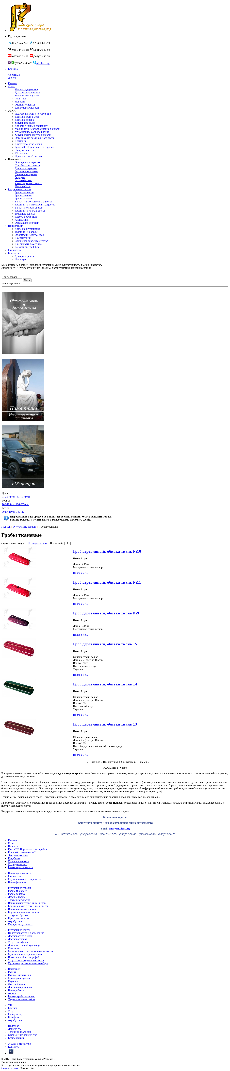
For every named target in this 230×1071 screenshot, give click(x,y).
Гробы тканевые (17, 890)
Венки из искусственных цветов (27, 903)
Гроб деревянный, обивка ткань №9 (106, 613)
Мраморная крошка (19, 978)
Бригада (12, 1008)
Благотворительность (20, 867)
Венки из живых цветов (22, 909)
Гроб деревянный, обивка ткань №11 (107, 582)
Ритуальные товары (24, 526)
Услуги (12, 1011)
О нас (11, 843)
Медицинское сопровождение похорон (30, 951)
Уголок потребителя (19, 1043)
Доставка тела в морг (20, 936)
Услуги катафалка (18, 942)
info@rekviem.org (119, 828)
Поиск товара (9, 276)
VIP (10, 1005)
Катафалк (13, 1017)
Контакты (13, 1046)
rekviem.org (43, 63)
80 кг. (5, 511)
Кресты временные (19, 918)
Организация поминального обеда (28, 963)
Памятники (14, 969)
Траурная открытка (19, 900)
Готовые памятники (19, 975)
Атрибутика (15, 921)
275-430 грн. (9, 496)
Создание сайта (10, 1068)
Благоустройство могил (21, 996)
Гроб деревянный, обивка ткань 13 (105, 724)
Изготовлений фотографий (23, 957)
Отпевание (14, 948)
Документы (14, 1028)
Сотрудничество (17, 864)
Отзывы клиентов (18, 861)
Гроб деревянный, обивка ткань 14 (105, 684)
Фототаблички (16, 984)
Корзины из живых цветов (23, 912)
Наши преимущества (20, 873)
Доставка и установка (20, 987)
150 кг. (20, 511)
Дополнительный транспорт (24, 945)
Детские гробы (16, 896)
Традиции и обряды (19, 1031)
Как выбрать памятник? (22, 852)
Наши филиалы (17, 882)
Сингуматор (15, 1014)
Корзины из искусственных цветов (28, 906)
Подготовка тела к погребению (26, 932)
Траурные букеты (18, 915)
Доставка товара (17, 939)
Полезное (13, 1025)
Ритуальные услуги (19, 929)
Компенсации (16, 1038)
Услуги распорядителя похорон (26, 960)
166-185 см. (8, 504)
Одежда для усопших (20, 924)
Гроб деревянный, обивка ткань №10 (107, 551)
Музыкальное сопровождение (25, 954)
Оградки (13, 981)
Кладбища (14, 858)
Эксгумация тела (18, 855)
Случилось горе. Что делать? (24, 879)
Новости (13, 846)
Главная (5, 526)
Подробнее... (80, 573)
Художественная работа (21, 999)
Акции (12, 993)
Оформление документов (22, 1034)
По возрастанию (37, 543)
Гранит (12, 972)
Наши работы (16, 990)
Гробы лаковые (16, 893)
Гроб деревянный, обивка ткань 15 (105, 644)
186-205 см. (22, 504)
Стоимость (14, 876)
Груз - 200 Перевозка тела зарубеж (27, 849)
